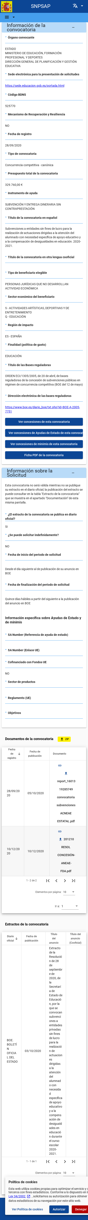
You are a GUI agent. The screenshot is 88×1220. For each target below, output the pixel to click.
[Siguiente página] (65, 880)
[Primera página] (48, 880)
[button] (44, 27)
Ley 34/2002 (20, 1196)
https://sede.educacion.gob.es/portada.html (34, 85)
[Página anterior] (56, 880)
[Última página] (73, 880)
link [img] (60, 765)
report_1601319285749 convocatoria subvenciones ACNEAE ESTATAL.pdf (66, 797)
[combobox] (69, 892)
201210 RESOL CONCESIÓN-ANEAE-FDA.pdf (66, 855)
